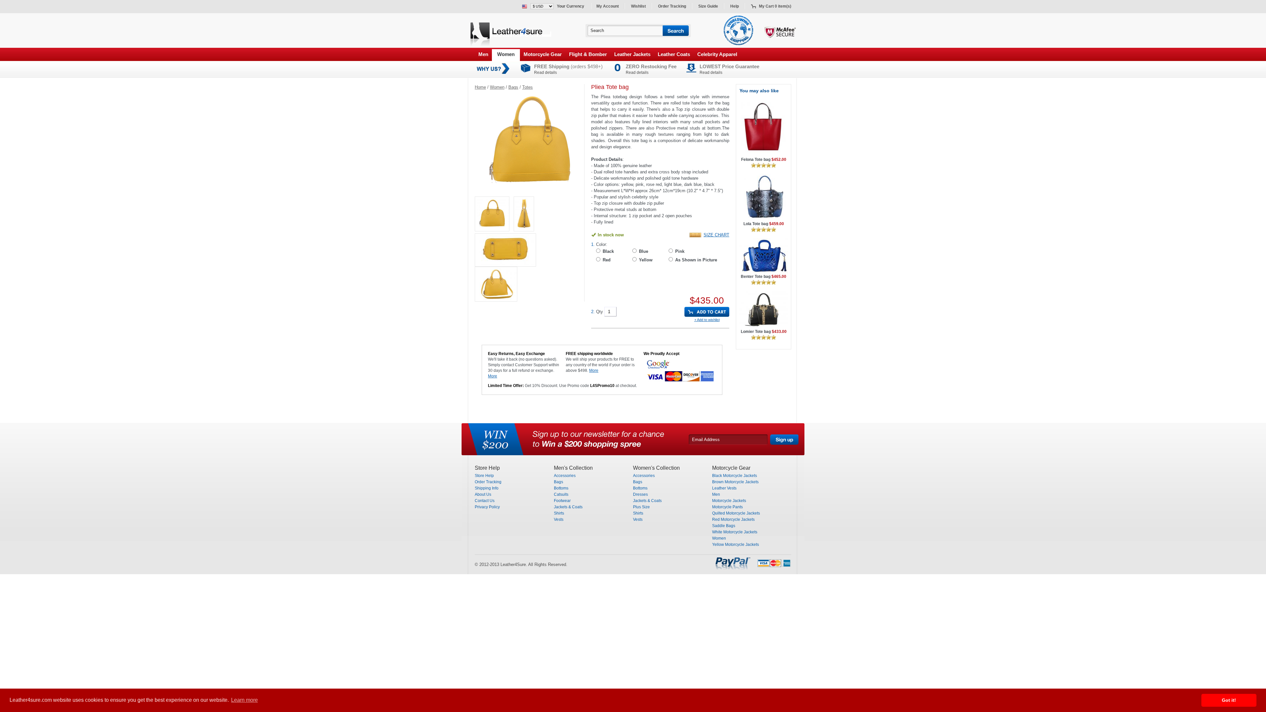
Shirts (559, 513)
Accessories (565, 475)
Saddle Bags (723, 525)
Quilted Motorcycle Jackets (736, 513)
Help (734, 6)
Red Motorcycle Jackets (733, 519)
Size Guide (708, 6)
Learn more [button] (244, 700)
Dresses (640, 494)
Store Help (484, 475)
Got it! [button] (1229, 700)
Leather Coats (674, 54)
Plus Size (641, 507)
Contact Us (485, 500)
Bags (513, 87)
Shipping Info (486, 488)
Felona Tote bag (763, 159)
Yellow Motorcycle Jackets (735, 544)
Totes (527, 87)
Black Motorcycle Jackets (734, 475)
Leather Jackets (632, 54)
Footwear (562, 500)
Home (480, 87)
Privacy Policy (487, 507)
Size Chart (716, 234)
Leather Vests (724, 488)
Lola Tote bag (763, 224)
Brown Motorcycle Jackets (735, 482)
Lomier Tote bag (764, 331)
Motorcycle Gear (543, 54)
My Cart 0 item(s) (775, 6)
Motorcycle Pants (727, 507)
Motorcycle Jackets (729, 500)
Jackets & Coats (568, 507)
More (492, 376)
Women (506, 54)
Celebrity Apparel (717, 54)
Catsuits (561, 494)
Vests (558, 519)
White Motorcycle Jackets (734, 532)
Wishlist (638, 6)
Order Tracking (672, 6)
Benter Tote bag (763, 276)
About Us (483, 494)
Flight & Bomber (588, 54)
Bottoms (561, 488)
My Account (607, 6)
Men (483, 54)
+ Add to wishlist (707, 320)
